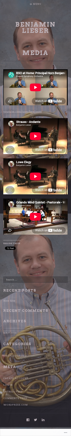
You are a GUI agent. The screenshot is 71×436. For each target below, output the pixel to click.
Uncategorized (15, 356)
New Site (9, 300)
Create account (16, 378)
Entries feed (13, 391)
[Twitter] (35, 420)
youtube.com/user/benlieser (22, 111)
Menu (37, 4)
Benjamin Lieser (35, 27)
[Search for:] (35, 279)
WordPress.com (15, 405)
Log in (8, 385)
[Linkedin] (43, 420)
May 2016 (10, 333)
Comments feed (15, 398)
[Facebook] (28, 420)
